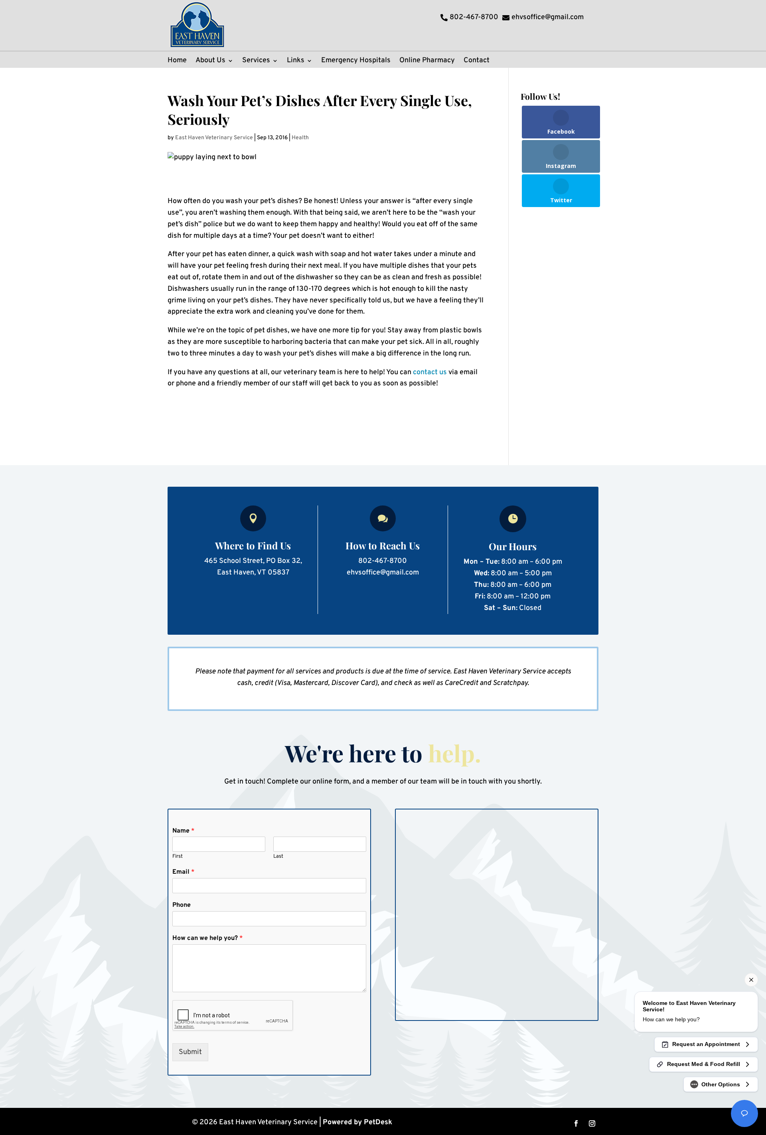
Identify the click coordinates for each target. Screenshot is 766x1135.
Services (256, 61)
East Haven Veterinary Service (214, 137)
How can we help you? (207, 938)
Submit (190, 1052)
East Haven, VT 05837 (253, 572)
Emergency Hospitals (356, 61)
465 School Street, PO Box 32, (253, 561)
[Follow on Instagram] (592, 1123)
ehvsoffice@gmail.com (383, 572)
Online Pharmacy (427, 61)
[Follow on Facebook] (576, 1123)
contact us (430, 372)
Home (177, 61)
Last (278, 856)
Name (183, 831)
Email (183, 872)
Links (295, 61)
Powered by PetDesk (357, 1122)
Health (300, 137)
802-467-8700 (382, 561)
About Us (210, 61)
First (177, 856)
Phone (181, 905)
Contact (477, 61)
